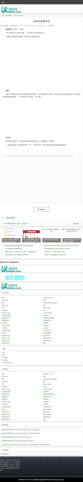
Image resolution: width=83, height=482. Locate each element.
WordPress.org (7, 363)
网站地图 (36, 480)
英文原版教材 (47, 333)
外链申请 (5, 454)
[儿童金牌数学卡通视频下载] (51, 230)
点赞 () (42, 209)
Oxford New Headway (50, 303)
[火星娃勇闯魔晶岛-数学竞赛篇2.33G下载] (71, 230)
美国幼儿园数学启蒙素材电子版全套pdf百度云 (19, 245)
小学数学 (46, 325)
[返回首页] (3, 15)
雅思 (44, 343)
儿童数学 (46, 315)
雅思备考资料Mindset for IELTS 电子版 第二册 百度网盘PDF (21, 433)
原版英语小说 (47, 320)
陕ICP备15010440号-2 (26, 480)
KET (3, 303)
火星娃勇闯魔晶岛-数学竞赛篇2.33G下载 (57, 249)
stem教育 (9, 15)
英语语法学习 (47, 341)
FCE (44, 300)
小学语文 (46, 328)
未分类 (4, 333)
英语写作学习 (6, 335)
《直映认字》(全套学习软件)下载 (54, 252)
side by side (47, 308)
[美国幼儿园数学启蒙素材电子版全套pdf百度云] (11, 235)
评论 (5, 360)
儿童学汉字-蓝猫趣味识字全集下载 (55, 255)
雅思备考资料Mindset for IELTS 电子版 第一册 (16, 437)
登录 (7, 262)
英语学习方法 (6, 338)
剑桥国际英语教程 (48, 318)
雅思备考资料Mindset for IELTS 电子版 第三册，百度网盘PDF (21, 430)
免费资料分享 (6, 318)
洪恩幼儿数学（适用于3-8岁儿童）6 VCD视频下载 (20, 252)
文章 (5, 357)
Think (45, 310)
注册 (3, 352)
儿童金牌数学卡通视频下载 (13, 249)
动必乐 (57, 480)
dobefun (15, 26)
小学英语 (4, 328)
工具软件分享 (47, 330)
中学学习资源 (47, 313)
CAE (3, 298)
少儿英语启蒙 (6, 330)
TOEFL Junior (6, 313)
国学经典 (4, 323)
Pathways (5, 305)
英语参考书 (46, 335)
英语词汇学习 (6, 341)
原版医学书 (5, 320)
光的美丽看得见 (41, 21)
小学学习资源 (6, 325)
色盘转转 (76, 223)
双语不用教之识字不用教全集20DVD (16, 255)
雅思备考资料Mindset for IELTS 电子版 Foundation (18, 441)
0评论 (51, 26)
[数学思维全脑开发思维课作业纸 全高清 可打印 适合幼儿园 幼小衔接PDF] (31, 235)
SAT (3, 308)
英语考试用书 (47, 338)
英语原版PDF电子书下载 (47, 480)
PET (44, 305)
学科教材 (46, 323)
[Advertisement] (42, 180)
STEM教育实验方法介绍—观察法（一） (17, 223)
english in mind (48, 298)
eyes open (5, 300)
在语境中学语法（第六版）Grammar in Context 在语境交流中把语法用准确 (25, 444)
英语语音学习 (6, 343)
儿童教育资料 (10, 218)
